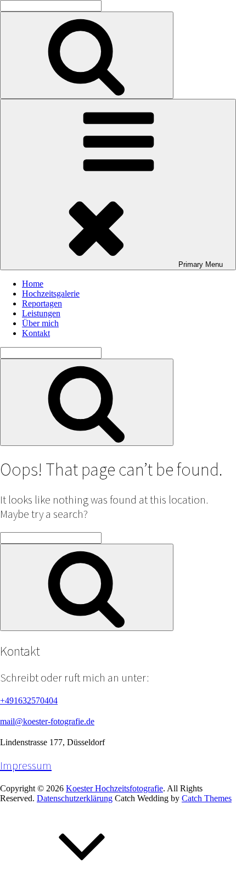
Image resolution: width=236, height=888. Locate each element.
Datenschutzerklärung (75, 798)
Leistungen (41, 313)
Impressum (26, 765)
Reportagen (42, 303)
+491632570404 (29, 700)
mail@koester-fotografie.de (47, 721)
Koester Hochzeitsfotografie (114, 788)
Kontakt (36, 333)
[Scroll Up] (82, 882)
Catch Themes (207, 798)
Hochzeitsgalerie (51, 293)
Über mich (40, 323)
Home (32, 283)
